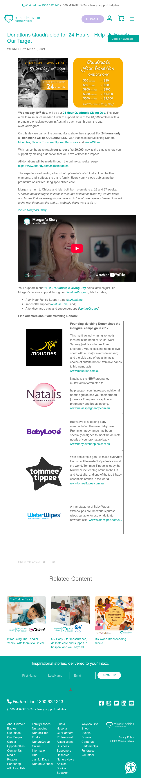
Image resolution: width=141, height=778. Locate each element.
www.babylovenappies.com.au (90, 444)
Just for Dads (40, 759)
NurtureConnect (42, 764)
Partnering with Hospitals (16, 766)
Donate (92, 19)
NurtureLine (39, 728)
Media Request (12, 757)
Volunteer (88, 755)
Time (59, 304)
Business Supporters (64, 748)
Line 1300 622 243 (42, 5)
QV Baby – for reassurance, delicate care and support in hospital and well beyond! (69, 643)
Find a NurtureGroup (41, 739)
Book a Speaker (62, 770)
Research (63, 755)
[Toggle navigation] (132, 19)
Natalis (36, 142)
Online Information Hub (39, 750)
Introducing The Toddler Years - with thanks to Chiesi (25, 641)
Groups (88, 308)
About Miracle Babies (16, 726)
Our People (14, 737)
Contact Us (14, 750)
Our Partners (65, 733)
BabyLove (71, 142)
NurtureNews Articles (65, 761)
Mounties (24, 142)
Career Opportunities (16, 743)
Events (86, 733)
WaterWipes (92, 142)
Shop (85, 728)
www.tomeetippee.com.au (87, 483)
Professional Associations (65, 739)
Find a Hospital (62, 726)
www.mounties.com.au (85, 371)
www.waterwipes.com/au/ (105, 520)
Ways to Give (90, 724)
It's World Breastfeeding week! (110, 641)
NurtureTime (40, 733)
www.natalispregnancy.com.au (90, 408)
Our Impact (14, 733)
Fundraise (88, 750)
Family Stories (41, 724)
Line (75, 299)
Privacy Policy (126, 737)
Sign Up (109, 675)
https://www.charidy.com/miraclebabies (43, 166)
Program (77, 292)
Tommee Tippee (53, 142)
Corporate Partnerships (90, 743)
